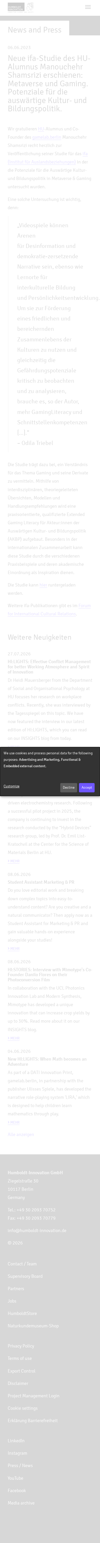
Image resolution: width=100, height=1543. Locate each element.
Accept (87, 787)
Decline (69, 787)
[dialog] (50, 771)
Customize (11, 786)
